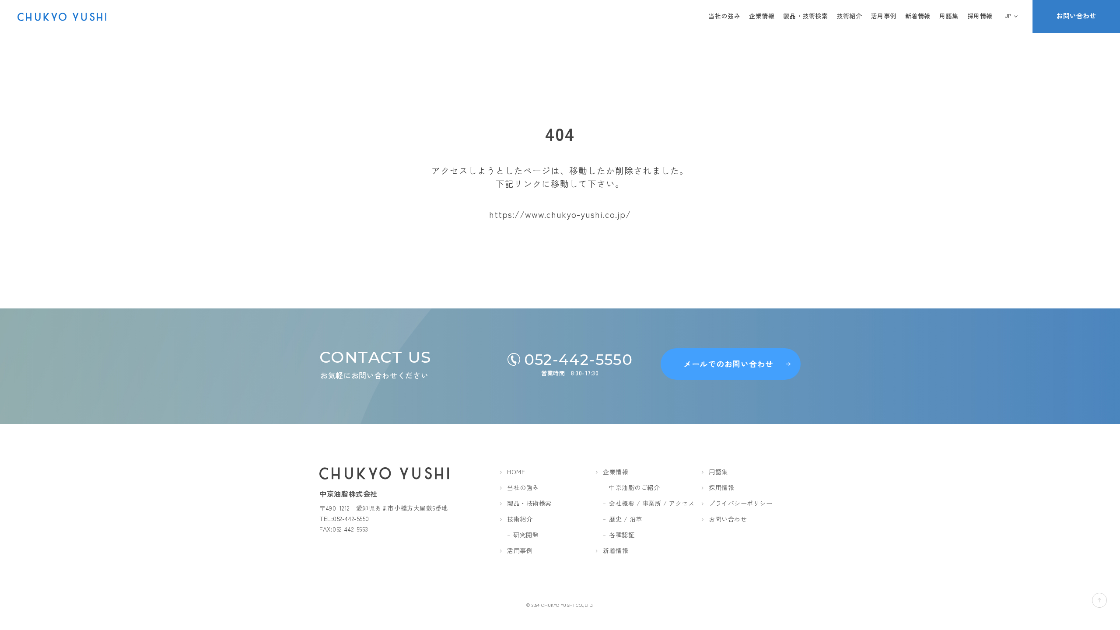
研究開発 (526, 534)
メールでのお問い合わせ (728, 363)
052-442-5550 (351, 518)
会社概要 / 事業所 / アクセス (652, 503)
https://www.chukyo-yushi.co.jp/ (560, 214)
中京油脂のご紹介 (634, 487)
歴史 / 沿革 (625, 518)
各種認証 (621, 534)
